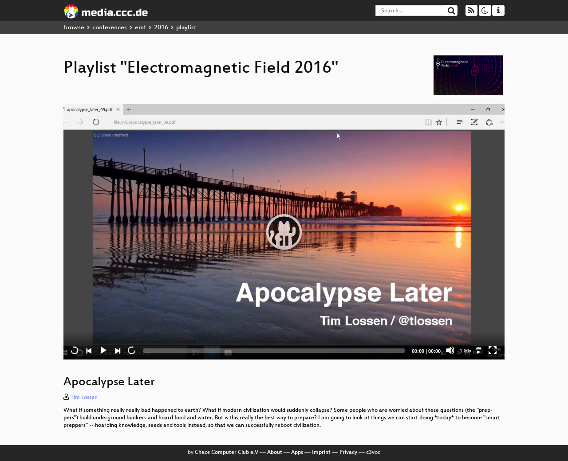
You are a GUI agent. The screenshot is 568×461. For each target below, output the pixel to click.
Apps (297, 452)
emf (140, 27)
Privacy (348, 452)
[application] (284, 231)
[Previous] (89, 350)
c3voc (373, 452)
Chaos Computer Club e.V (226, 452)
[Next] (117, 350)
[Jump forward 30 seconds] (131, 350)
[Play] (284, 232)
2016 (161, 27)
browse (74, 27)
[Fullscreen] (493, 350)
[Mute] (450, 350)
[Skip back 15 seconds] (75, 350)
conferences (109, 27)
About (274, 452)
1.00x (466, 350)
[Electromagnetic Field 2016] (478, 350)
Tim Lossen (84, 398)
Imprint (321, 452)
